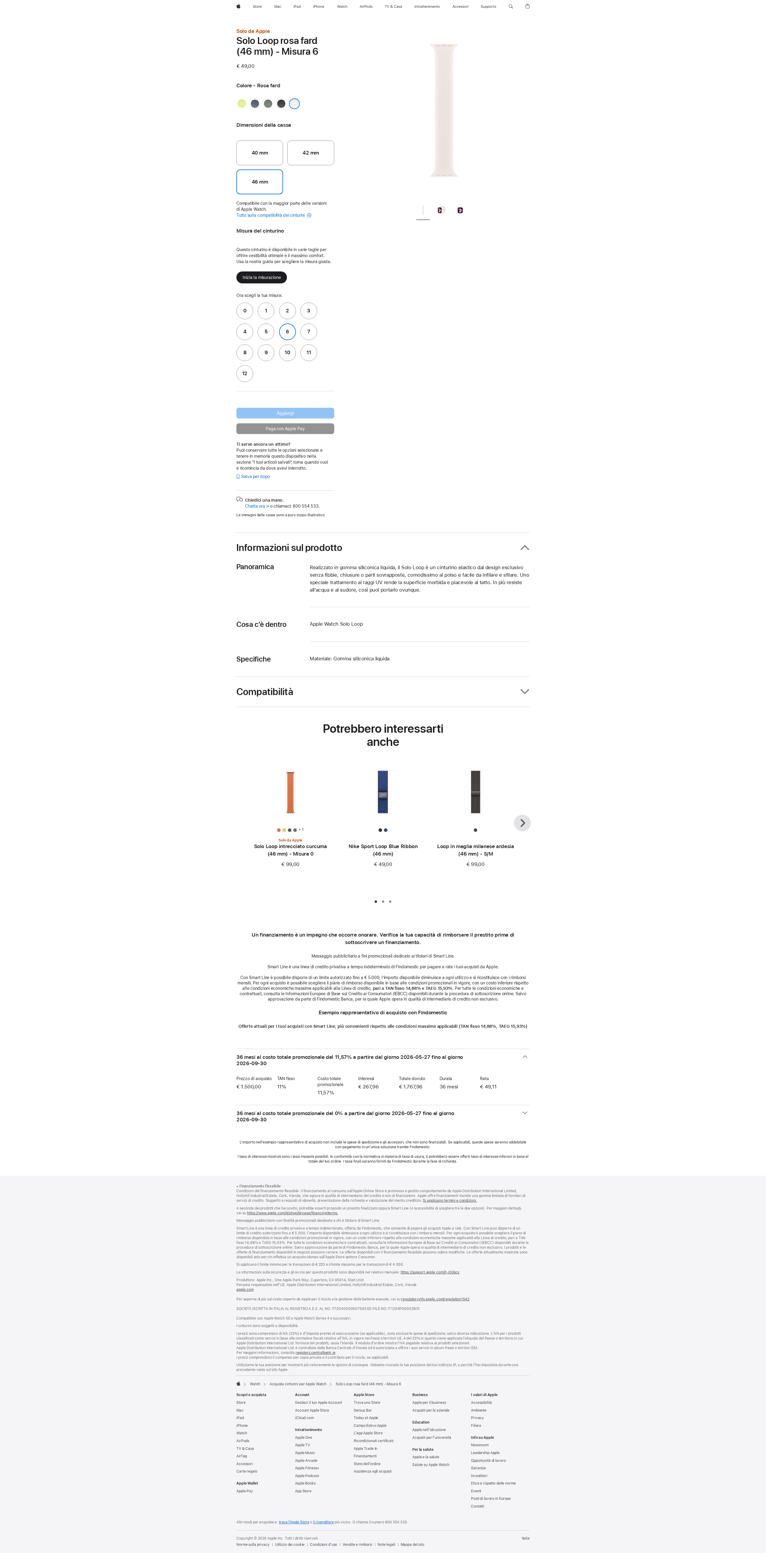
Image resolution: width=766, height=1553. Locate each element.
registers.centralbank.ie (315, 1353)
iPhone (242, 1426)
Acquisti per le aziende (430, 1410)
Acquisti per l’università (431, 1438)
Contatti (477, 1506)
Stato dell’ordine (367, 1464)
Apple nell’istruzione (429, 1430)
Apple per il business (429, 1403)
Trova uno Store (367, 1403)
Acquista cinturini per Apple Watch (298, 1384)
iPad (240, 1418)
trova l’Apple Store (294, 1522)
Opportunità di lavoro (488, 1461)
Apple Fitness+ (307, 1468)
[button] (511, 6)
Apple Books (305, 1483)
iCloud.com (304, 1418)
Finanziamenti (365, 1456)
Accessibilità (481, 1403)
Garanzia (478, 1468)
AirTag (241, 1456)
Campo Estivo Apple (370, 1426)
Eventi (476, 1491)
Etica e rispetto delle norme (493, 1483)
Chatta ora (257, 506)
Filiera (476, 1426)
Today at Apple (366, 1418)
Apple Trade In (365, 1449)
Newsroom (480, 1445)
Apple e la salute (425, 1457)
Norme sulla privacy (253, 1545)
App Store (303, 1491)
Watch (255, 1384)
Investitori (479, 1476)
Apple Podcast (307, 1476)
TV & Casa (245, 1449)
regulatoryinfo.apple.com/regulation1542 (435, 1299)
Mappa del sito (412, 1545)
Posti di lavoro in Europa (491, 1499)
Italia (526, 1538)
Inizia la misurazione (262, 277)
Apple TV (302, 1445)
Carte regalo (246, 1471)
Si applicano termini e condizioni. (450, 1200)
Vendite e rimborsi (357, 1545)
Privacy (477, 1418)
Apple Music (305, 1453)
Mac (240, 1410)
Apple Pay (244, 1491)
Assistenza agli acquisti (373, 1471)
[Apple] (238, 1383)
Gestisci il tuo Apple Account (318, 1403)
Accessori (244, 1464)
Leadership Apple (485, 1453)
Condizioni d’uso (323, 1545)
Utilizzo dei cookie (290, 1545)
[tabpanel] (444, 113)
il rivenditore (323, 1522)
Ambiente (479, 1410)
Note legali (386, 1545)
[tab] (423, 211)
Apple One (303, 1438)
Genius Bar (363, 1410)
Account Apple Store (312, 1410)
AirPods (242, 1441)
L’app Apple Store (368, 1433)
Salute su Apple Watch (430, 1465)
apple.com (245, 1290)
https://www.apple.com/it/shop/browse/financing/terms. (292, 1213)
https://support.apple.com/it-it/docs (430, 1272)
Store (240, 1403)
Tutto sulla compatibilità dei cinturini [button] (271, 215)
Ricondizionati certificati (373, 1441)
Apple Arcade (306, 1461)
